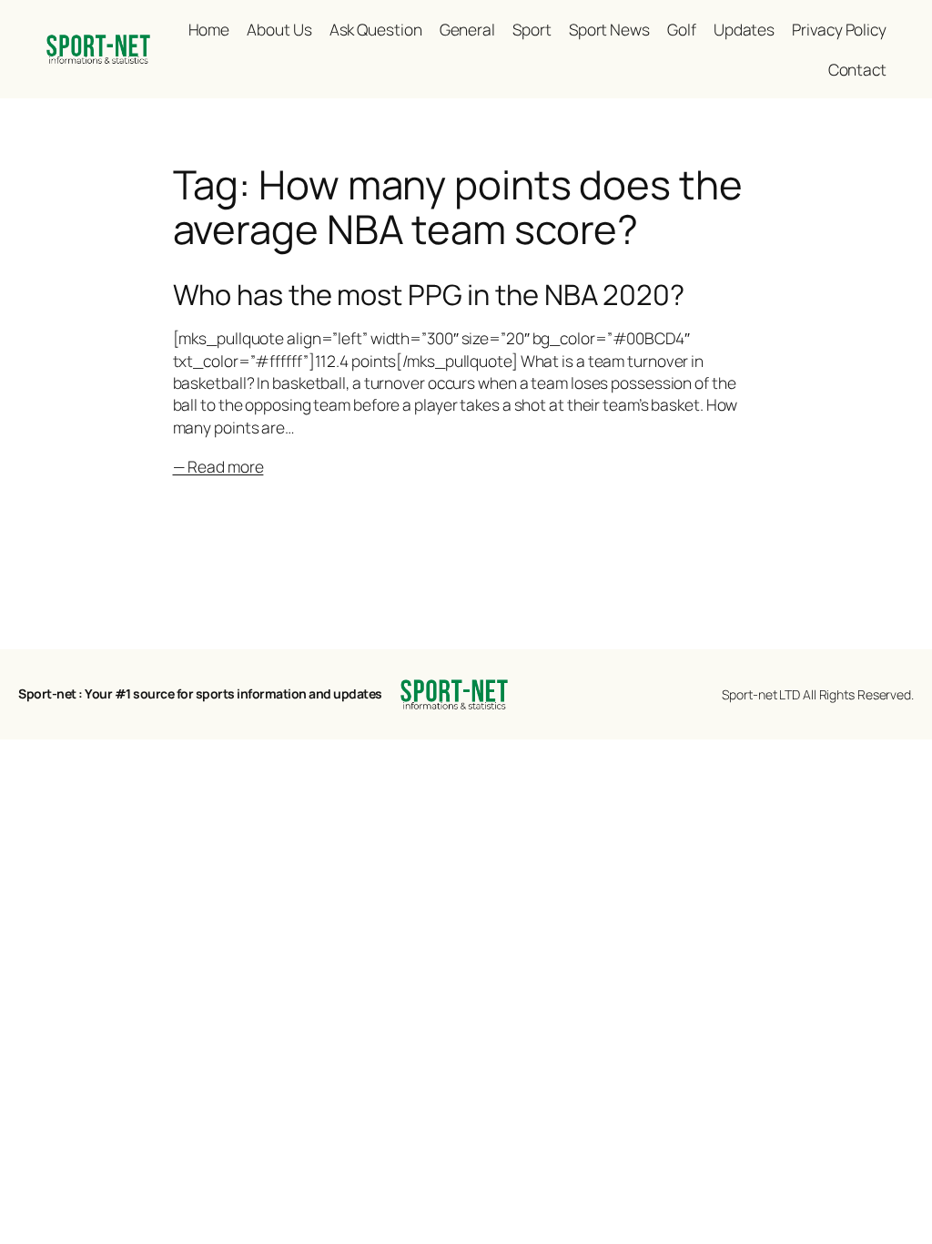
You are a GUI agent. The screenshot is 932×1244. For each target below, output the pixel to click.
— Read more (218, 466)
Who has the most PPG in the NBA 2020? (428, 295)
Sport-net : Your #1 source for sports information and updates (200, 693)
